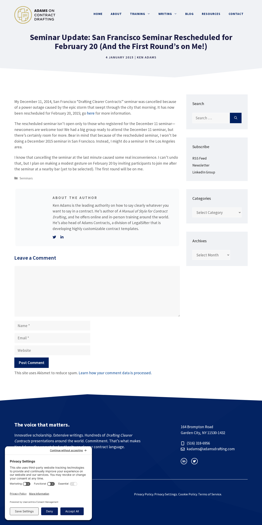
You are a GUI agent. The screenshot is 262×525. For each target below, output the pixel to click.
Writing (165, 14)
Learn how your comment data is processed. (115, 372)
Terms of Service (209, 494)
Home (98, 14)
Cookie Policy (187, 494)
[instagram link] (184, 461)
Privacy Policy (143, 494)
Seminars (26, 178)
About (116, 14)
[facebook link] (194, 461)
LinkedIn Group (203, 172)
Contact (236, 14)
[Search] (236, 118)
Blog (189, 14)
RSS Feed (199, 158)
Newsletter (200, 165)
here (91, 113)
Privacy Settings (165, 494)
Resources (211, 14)
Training (137, 14)
